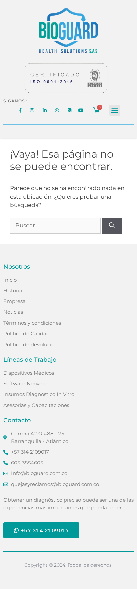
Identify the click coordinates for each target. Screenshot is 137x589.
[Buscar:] (56, 225)
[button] (114, 110)
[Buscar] (112, 226)
